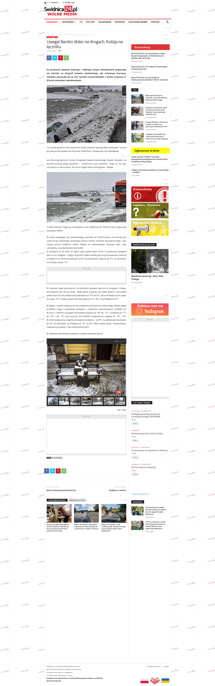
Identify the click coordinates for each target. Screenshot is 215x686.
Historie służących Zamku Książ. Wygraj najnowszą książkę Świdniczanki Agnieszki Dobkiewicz (156, 525)
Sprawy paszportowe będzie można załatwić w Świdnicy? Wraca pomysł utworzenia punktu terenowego (58, 527)
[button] (167, 22)
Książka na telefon (117, 490)
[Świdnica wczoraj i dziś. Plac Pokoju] (150, 261)
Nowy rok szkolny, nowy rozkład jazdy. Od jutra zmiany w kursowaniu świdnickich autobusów (113, 527)
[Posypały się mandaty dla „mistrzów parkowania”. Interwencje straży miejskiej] (137, 137)
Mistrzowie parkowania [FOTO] (61, 490)
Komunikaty (52, 22)
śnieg (54, 458)
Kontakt (155, 22)
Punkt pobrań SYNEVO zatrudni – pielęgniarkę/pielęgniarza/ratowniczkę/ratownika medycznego (149, 159)
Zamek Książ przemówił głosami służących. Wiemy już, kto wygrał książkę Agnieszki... (156, 510)
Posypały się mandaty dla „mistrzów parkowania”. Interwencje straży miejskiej (157, 136)
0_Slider (59, 34)
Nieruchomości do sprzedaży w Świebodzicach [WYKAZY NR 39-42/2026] (149, 78)
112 (80, 22)
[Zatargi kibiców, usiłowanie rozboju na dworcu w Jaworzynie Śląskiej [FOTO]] (137, 125)
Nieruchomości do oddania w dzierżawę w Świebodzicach (149, 67)
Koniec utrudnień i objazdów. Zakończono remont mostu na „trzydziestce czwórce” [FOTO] (86, 526)
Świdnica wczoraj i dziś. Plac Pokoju (147, 278)
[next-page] (125, 500)
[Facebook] (49, 57)
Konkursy (137, 502)
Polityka (90, 22)
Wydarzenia (68, 22)
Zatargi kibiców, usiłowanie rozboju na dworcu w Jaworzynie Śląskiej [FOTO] (157, 124)
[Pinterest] (60, 57)
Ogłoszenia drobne (137, 22)
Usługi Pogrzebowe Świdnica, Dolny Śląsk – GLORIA (150, 171)
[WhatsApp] (66, 57)
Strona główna (51, 34)
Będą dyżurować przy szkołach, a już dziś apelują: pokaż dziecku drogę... (156, 97)
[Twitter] (54, 57)
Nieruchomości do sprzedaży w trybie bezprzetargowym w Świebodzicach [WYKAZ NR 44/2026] (148, 55)
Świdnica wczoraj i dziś (144, 244)
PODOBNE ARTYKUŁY (57, 500)
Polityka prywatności (154, 666)
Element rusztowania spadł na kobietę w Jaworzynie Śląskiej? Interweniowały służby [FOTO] (156, 110)
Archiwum (120, 22)
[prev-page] (122, 500)
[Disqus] (86, 565)
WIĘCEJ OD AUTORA (77, 500)
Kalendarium (104, 22)
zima (59, 458)
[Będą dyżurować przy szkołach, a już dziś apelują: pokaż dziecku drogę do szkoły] (137, 99)
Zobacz (135, 423)
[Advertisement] (86, 276)
